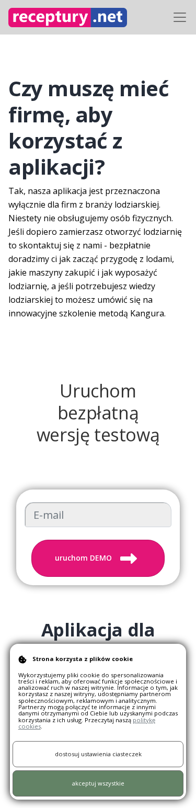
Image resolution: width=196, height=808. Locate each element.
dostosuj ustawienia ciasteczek (98, 754)
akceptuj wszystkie (98, 783)
